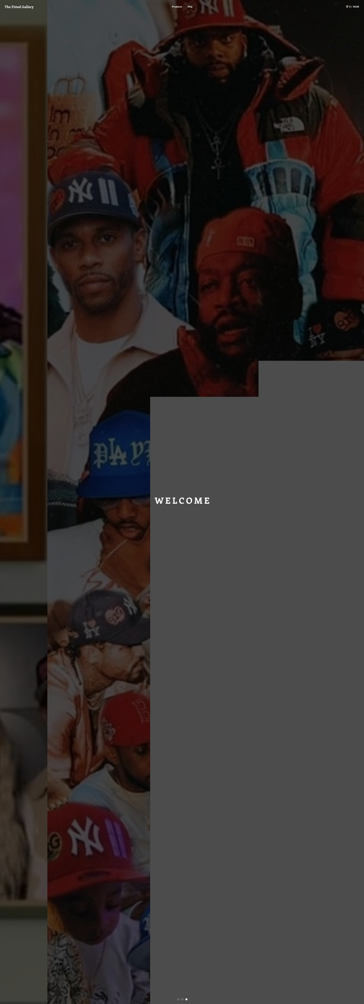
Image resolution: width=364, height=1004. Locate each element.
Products (177, 6)
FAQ (190, 6)
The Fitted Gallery (19, 6)
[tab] (178, 999)
